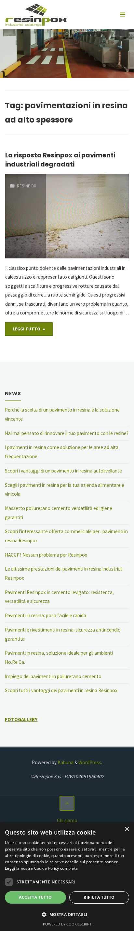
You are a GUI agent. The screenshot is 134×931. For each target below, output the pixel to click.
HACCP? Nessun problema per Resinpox (46, 555)
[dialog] (67, 876)
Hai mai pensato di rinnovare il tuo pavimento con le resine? (66, 433)
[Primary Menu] (122, 14)
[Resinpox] (36, 14)
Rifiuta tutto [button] (99, 897)
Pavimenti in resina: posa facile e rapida (45, 615)
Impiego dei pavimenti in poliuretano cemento (53, 676)
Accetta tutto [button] (35, 897)
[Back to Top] (67, 803)
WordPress (89, 762)
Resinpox (26, 186)
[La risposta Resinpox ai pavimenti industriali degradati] (87, 216)
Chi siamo (67, 820)
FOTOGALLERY (21, 719)
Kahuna (65, 762)
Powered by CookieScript (67, 924)
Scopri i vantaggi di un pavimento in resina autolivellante (63, 471)
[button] (67, 914)
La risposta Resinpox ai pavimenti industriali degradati (60, 159)
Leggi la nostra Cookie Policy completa (41, 868)
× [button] (126, 829)
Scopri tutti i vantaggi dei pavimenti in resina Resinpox (61, 690)
